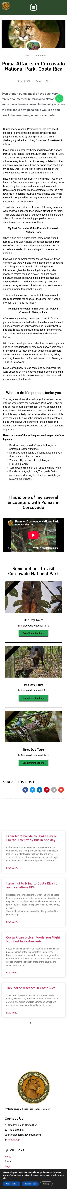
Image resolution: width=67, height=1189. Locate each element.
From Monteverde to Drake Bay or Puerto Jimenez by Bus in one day (31, 838)
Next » (55, 1023)
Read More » (12, 868)
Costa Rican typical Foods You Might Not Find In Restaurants (33, 939)
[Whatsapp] (59, 98)
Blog (48, 81)
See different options (33, 633)
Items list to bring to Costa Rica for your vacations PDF (32, 885)
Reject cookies (30, 1184)
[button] (33, 7)
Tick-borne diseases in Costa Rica (31, 988)
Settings (46, 1184)
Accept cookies (11, 1184)
